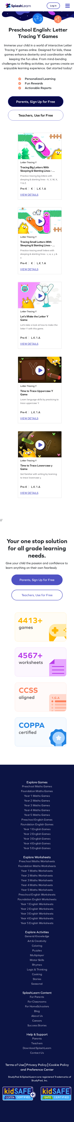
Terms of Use (15, 1065)
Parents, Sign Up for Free (35, 102)
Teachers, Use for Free (35, 115)
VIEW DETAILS (29, 194)
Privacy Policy (36, 1065)
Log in (53, 5)
